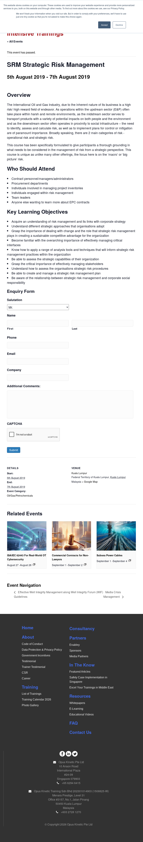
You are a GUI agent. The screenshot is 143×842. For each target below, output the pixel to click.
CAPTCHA (14, 424)
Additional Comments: (23, 386)
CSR (25, 672)
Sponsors (75, 650)
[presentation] (26, 536)
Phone (12, 338)
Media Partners (78, 656)
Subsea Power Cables (109, 555)
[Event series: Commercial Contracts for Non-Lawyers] (85, 564)
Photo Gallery (30, 705)
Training (30, 687)
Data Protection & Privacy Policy (42, 649)
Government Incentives (36, 655)
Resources (80, 696)
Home (27, 627)
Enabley (74, 644)
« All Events (15, 41)
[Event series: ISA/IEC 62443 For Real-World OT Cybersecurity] (34, 564)
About (28, 637)
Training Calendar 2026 (36, 699)
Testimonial (29, 661)
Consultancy (82, 628)
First (10, 328)
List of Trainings (31, 693)
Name (11, 315)
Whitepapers (77, 702)
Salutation (14, 300)
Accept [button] (104, 24)
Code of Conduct (32, 643)
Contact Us (80, 732)
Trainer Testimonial (33, 666)
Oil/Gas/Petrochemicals (20, 495)
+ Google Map (90, 481)
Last (75, 328)
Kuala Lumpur (79, 473)
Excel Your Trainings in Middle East (91, 687)
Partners (77, 638)
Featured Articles (79, 671)
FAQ (73, 723)
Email (11, 354)
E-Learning (76, 708)
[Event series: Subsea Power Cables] (130, 560)
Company (14, 370)
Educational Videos (81, 714)
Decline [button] (119, 24)
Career (26, 678)
